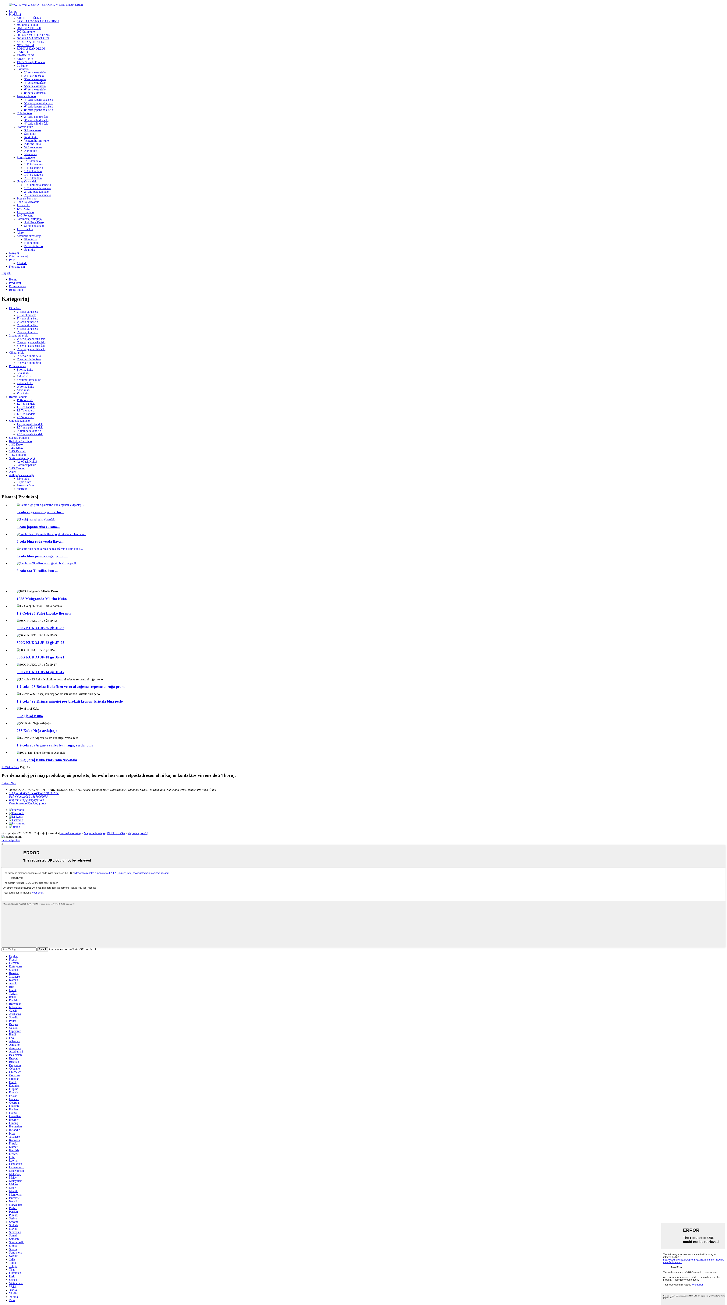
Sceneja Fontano (27, 198)
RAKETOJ (23, 52)
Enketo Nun (9, 783)
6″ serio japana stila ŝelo (38, 106)
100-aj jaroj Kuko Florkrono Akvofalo (47, 760)
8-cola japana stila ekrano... (38, 527)
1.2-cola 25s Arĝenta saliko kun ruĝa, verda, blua (55, 745)
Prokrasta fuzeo (33, 246)
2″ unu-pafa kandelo (36, 191)
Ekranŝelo (23, 69)
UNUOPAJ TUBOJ (29, 28)
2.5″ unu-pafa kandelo (37, 195)
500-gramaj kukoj (27, 24)
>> (17, 767)
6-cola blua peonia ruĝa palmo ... (42, 556)
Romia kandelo (26, 157)
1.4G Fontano (25, 215)
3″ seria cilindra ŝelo (36, 120)
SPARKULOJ (25, 55)
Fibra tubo (30, 239)
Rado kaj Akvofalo (28, 201)
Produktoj (15, 14)
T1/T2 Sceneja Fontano (31, 62)
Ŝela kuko (30, 133)
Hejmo (13, 11)
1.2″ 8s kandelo (33, 164)
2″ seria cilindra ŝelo (36, 116)
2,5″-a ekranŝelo (34, 75)
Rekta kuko (31, 137)
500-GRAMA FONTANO (33, 38)
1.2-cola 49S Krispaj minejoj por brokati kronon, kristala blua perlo (70, 701)
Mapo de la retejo (94, 833)
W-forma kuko (33, 147)
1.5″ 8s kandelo (33, 167)
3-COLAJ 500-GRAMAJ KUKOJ (38, 21)
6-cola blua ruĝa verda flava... (40, 541)
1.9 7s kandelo (33, 171)
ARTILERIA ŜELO (29, 17)
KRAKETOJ (25, 58)
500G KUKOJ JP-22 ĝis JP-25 (40, 643)
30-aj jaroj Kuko (30, 716)
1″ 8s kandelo (32, 161)
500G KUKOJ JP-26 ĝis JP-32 (40, 628)
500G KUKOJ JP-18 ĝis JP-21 (40, 657)
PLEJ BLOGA (116, 833)
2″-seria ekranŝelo (35, 72)
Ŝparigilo (29, 249)
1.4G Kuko (23, 208)
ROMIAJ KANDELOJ (31, 48)
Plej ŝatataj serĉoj (138, 833)
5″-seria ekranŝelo (35, 86)
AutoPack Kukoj (34, 222)
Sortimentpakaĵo (34, 225)
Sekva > (11, 767)
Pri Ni (12, 259)
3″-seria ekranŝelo (35, 79)
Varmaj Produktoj (70, 833)
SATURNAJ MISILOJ (30, 41)
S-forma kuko (32, 130)
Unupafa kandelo (27, 181)
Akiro (20, 232)
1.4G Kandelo (25, 212)
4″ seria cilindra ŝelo (36, 123)
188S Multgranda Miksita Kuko (42, 599)
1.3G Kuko (23, 205)
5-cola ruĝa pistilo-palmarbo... (40, 512)
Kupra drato (31, 242)
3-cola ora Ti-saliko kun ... (37, 571)
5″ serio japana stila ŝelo (38, 103)
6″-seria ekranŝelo (35, 89)
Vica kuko (30, 154)
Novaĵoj (14, 253)
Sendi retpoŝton (11, 840)
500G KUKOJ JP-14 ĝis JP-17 (40, 672)
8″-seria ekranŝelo (35, 92)
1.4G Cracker (25, 229)
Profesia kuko (25, 127)
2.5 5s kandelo (33, 178)
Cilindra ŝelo (24, 113)
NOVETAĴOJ (25, 45)
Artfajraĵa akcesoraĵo (29, 236)
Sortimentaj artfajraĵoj (29, 218)
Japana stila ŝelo (26, 96)
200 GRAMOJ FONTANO (33, 35)
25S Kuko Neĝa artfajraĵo (37, 731)
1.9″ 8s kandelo (33, 174)
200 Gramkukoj (26, 31)
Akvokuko (30, 150)
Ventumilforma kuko (36, 140)
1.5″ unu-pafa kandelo (37, 188)
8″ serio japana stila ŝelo (38, 109)
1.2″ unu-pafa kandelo (37, 184)
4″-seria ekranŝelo (35, 82)
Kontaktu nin (17, 266)
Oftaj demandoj (18, 256)
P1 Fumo (22, 65)
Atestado (22, 263)
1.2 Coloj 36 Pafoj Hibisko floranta (44, 613)
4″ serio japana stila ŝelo (38, 99)
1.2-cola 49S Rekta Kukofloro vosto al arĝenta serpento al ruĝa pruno (71, 687)
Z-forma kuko (32, 144)
